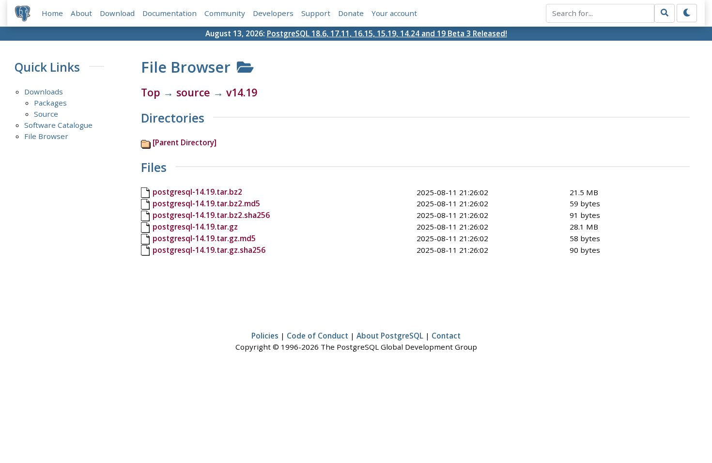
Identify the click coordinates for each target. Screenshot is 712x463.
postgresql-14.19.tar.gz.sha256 (209, 250)
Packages (50, 103)
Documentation (169, 13)
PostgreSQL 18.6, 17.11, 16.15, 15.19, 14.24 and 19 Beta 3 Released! (387, 33)
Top (150, 92)
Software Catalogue (58, 125)
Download (117, 13)
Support (315, 13)
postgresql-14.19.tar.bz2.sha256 (211, 215)
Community (224, 13)
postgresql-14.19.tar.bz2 (197, 192)
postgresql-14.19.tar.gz (195, 227)
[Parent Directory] (185, 142)
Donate (351, 13)
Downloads (43, 91)
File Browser (46, 136)
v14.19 (241, 92)
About (81, 13)
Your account (394, 13)
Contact (446, 335)
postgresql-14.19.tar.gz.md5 (204, 238)
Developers (273, 13)
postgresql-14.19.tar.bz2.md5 (206, 203)
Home (52, 13)
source (193, 92)
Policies (265, 335)
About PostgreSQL (389, 335)
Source (46, 114)
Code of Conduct (317, 335)
